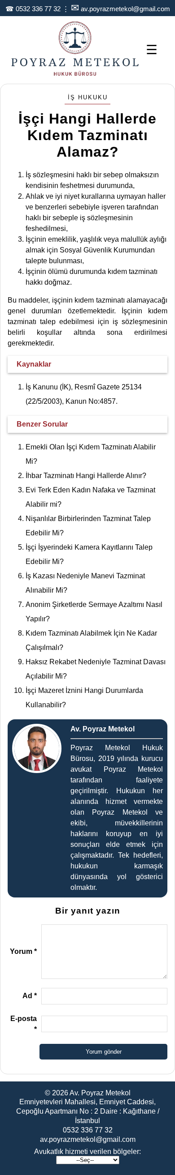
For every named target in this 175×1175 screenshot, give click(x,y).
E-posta (23, 1024)
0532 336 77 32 (38, 9)
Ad (29, 996)
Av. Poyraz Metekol (100, 1093)
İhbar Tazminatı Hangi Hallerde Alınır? (86, 475)
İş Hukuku (88, 97)
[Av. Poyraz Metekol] (75, 75)
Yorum (23, 951)
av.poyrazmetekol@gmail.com (125, 9)
